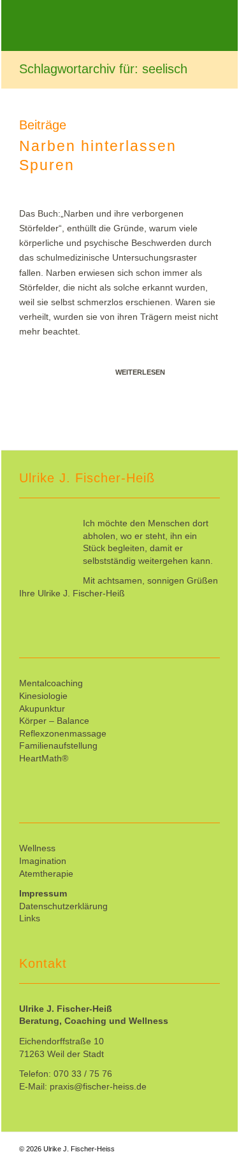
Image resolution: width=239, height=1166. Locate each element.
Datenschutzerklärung (63, 906)
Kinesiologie (43, 696)
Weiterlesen (140, 372)
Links (29, 918)
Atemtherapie (46, 873)
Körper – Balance (54, 721)
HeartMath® (43, 758)
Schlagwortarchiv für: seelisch (103, 69)
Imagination (42, 861)
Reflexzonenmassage (62, 733)
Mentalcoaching (51, 683)
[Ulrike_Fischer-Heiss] (99, 25)
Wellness (37, 848)
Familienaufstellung (58, 745)
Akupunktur (42, 708)
